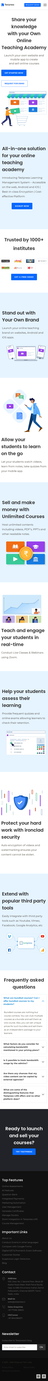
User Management (11, 1207)
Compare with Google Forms (17, 1246)
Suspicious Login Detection (16, 1259)
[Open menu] (45, 4)
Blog (4, 1263)
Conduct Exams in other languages (20, 1242)
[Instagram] (38, 1376)
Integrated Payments (13, 1198)
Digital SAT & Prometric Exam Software (22, 1250)
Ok (41, 1347)
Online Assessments (12, 1186)
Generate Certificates (13, 1211)
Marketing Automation (14, 1203)
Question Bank (9, 1194)
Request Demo (32, 5)
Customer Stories (11, 1255)
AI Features (8, 1190)
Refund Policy (29, 1367)
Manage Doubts (10, 1215)
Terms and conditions (11, 1371)
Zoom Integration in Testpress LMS (20, 1219)
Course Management (13, 1223)
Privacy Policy (7, 1367)
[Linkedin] (44, 1376)
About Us (7, 1238)
